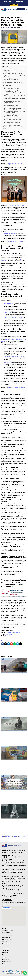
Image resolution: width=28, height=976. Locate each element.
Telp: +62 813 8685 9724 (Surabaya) (10, 803)
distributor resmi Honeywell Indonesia (13, 356)
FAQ (4, 87)
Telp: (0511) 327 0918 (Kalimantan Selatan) (12, 786)
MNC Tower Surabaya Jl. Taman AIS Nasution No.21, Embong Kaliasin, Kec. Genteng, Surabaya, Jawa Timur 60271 (13, 800)
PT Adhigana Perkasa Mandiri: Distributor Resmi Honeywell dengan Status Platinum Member (13, 72)
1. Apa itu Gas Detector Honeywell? (12, 88)
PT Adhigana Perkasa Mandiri (13, 632)
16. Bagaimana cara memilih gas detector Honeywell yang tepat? (14, 123)
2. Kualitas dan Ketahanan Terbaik (11, 79)
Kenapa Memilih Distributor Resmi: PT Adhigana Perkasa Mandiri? (13, 85)
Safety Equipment (6, 857)
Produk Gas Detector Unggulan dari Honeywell (13, 82)
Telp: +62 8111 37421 (7, 810)
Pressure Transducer (7, 853)
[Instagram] (3, 813)
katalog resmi (16, 383)
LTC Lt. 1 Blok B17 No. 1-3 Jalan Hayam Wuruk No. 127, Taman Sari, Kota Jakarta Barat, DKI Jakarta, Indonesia (14, 776)
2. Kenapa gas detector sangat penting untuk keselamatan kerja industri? (14, 91)
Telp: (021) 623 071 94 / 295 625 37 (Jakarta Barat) (14, 779)
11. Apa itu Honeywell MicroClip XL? (12, 109)
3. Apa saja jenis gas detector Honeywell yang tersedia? (14, 93)
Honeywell (20, 57)
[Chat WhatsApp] (25, 973)
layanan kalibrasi (8, 362)
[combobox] (10, 651)
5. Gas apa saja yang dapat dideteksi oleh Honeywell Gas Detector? (15, 99)
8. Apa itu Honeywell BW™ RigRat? (11, 105)
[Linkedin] (7, 813)
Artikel (3, 879)
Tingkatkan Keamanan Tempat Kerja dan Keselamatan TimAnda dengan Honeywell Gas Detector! (13, 127)
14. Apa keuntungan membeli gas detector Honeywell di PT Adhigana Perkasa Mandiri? (14, 117)
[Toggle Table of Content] (23, 67)
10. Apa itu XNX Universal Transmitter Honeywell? (15, 108)
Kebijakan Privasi (6, 873)
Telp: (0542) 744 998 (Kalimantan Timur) (11, 794)
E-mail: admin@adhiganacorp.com (10, 769)
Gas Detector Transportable (8, 848)
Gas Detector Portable (7, 844)
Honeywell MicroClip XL (9, 322)
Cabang (4, 877)
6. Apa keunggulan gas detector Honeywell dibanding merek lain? (13, 102)
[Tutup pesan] (21, 973)
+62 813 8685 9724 (10, 634)
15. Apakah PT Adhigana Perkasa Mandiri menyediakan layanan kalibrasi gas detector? (14, 120)
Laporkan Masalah (6, 875)
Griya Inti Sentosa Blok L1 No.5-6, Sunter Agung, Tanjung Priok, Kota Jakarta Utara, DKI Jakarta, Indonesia (13, 766)
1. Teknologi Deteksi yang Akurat (11, 78)
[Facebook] (5, 813)
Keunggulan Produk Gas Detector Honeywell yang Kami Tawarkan (14, 76)
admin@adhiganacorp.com (10, 635)
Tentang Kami (5, 864)
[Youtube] (9, 813)
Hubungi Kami (5, 866)
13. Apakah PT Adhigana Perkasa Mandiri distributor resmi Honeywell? (13, 115)
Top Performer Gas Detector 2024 (15, 205)
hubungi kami (8, 623)
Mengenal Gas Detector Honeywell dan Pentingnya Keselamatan (14, 69)
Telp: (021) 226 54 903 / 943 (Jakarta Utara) (12, 770)
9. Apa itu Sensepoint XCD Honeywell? (12, 106)
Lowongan (4, 870)
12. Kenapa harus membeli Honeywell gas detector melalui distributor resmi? (15, 112)
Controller (4, 855)
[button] (26, 9)
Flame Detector (6, 850)
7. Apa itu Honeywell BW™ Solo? (11, 104)
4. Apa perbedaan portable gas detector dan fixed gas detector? (15, 96)
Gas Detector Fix (6, 846)
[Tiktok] (11, 813)
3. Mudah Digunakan (9, 80)
